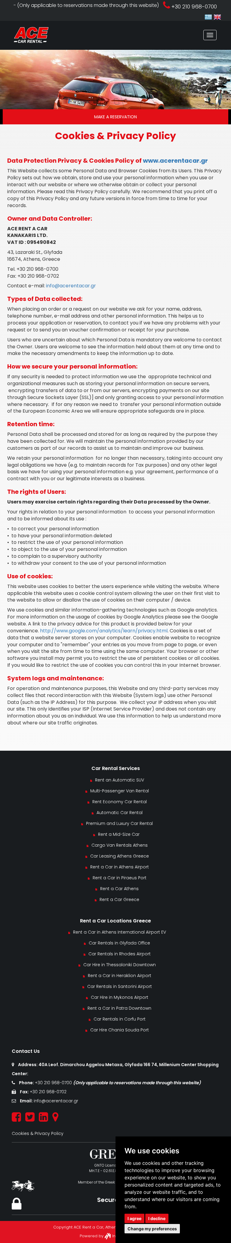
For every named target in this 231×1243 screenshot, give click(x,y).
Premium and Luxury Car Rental (119, 823)
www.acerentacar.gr (175, 160)
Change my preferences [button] (152, 1228)
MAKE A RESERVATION (115, 117)
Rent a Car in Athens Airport (119, 867)
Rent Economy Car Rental (119, 802)
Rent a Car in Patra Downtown (119, 1008)
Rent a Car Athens (119, 889)
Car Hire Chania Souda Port (119, 1030)
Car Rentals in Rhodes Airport (119, 954)
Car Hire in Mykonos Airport (119, 997)
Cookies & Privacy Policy (37, 1133)
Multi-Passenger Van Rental (119, 791)
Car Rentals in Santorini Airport (119, 986)
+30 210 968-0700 (54, 1083)
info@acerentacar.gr (71, 285)
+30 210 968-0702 (48, 1092)
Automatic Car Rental (120, 813)
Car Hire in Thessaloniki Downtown (119, 965)
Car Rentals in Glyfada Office (119, 943)
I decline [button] (156, 1218)
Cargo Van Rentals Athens (119, 845)
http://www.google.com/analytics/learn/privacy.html (104, 630)
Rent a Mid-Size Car (119, 834)
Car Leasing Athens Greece (119, 856)
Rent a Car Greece (119, 899)
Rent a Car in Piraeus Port (119, 878)
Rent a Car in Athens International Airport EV (119, 932)
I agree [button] (134, 1218)
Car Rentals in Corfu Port (120, 1019)
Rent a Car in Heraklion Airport (119, 976)
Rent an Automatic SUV (119, 780)
